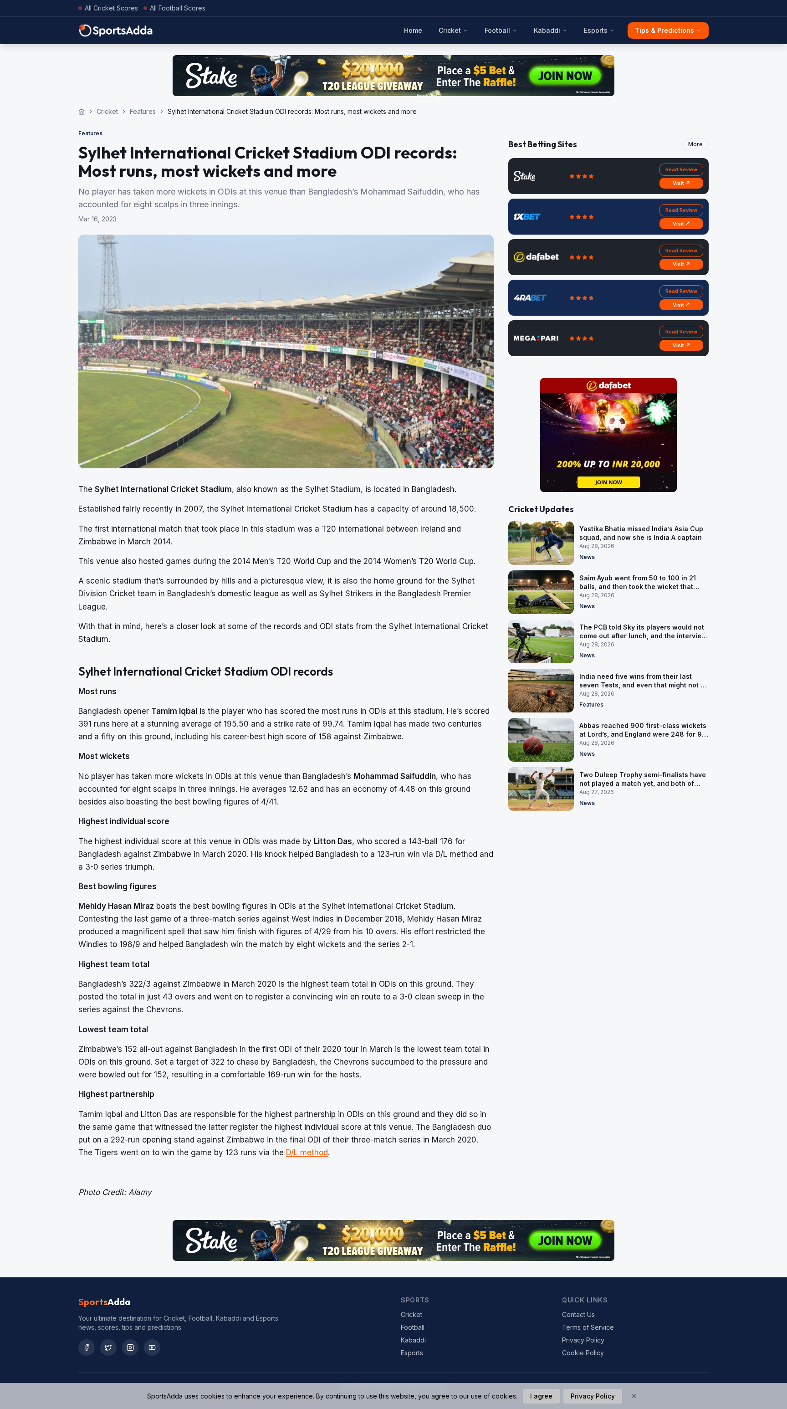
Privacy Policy (583, 1340)
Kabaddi (547, 30)
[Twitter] (108, 1347)
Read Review (681, 169)
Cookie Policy (583, 1353)
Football (497, 30)
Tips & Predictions (664, 30)
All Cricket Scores (111, 8)
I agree (541, 1396)
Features (143, 111)
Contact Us (578, 1314)
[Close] (634, 1396)
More (695, 144)
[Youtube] (152, 1347)
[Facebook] (86, 1347)
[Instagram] (130, 1347)
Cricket (450, 30)
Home (413, 30)
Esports (596, 30)
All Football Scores (177, 8)
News (587, 556)
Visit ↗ (681, 183)
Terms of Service (588, 1327)
